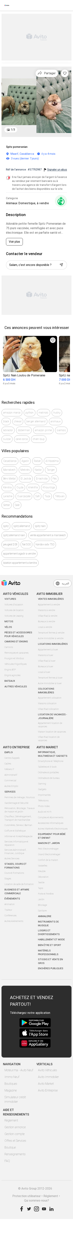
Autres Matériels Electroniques (53, 828)
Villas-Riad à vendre (47, 616)
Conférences (10, 915)
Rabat (37, 460)
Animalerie (44, 916)
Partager (50, 73)
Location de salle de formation (19, 884)
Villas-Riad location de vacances (49, 739)
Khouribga (49, 487)
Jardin (41, 899)
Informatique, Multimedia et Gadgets (52, 754)
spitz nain (40, 526)
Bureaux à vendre (46, 621)
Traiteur (8, 910)
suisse (7, 439)
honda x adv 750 (45, 544)
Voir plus (14, 241)
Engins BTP (10, 669)
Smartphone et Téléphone (50, 761)
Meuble (41, 871)
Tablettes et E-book (47, 767)
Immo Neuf (11, 1077)
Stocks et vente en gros (50, 961)
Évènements (12, 898)
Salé (17, 505)
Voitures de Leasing (13, 616)
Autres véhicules (15, 686)
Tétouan (60, 496)
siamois (61, 430)
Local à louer (44, 672)
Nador (38, 469)
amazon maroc (12, 412)
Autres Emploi (11, 786)
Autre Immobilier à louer (50, 683)
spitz (6, 526)
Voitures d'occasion (13, 604)
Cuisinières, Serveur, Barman (18, 825)
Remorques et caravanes (16, 653)
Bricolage (42, 905)
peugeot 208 (10, 544)
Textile (41, 882)
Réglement (50, 1196)
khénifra (33, 487)
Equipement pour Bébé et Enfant (52, 836)
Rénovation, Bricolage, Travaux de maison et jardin (19, 810)
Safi (37, 496)
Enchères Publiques (50, 968)
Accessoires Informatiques (50, 823)
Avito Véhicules (47, 1070)
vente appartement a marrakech (48, 535)
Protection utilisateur (26, 1196)
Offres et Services (15, 1140)
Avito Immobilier (48, 1077)
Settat (6, 505)
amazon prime (43, 430)
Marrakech (9, 469)
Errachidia (42, 478)
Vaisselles (42, 865)
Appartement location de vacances (50, 725)
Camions (8, 647)
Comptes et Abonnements (50, 817)
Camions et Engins (16, 641)
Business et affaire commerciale (16, 891)
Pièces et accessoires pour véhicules (18, 634)
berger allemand (36, 421)
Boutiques (10, 1083)
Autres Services (11, 858)
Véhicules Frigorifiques (15, 664)
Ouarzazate (24, 496)
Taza (47, 496)
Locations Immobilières (53, 644)
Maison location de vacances (52, 731)
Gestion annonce (15, 1127)
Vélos (8, 627)
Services (10, 791)
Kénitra (7, 487)
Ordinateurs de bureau (49, 778)
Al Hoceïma (52, 460)
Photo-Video (44, 806)
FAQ (7, 1161)
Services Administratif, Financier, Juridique (15, 852)
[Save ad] (53, 340)
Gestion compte (14, 1134)
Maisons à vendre (46, 610)
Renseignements (15, 1154)
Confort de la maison (48, 860)
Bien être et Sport (49, 945)
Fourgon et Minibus (14, 658)
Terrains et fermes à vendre (51, 632)
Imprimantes (44, 795)
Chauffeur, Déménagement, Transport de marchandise (18, 818)
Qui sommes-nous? (36, 1200)
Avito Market (46, 1083)
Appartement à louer (48, 649)
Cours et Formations (14, 873)
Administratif (10, 775)
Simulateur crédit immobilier (15, 1099)
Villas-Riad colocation (48, 709)
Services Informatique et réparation (16, 843)
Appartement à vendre (49, 604)
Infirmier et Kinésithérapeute (18, 836)
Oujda (19, 487)
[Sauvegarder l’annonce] (65, 73)
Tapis (40, 888)
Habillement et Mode (51, 939)
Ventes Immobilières (51, 598)
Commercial (10, 780)
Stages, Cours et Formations (15, 865)
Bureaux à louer (45, 666)
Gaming (42, 783)
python (29, 412)
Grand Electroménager (49, 854)
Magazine (10, 1090)
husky (56, 412)
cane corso (22, 439)
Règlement (11, 1120)
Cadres (7, 763)
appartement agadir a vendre (19, 553)
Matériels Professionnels (48, 952)
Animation (9, 904)
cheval (18, 421)
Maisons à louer (45, 655)
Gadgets (42, 789)
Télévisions (43, 800)
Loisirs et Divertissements (49, 932)
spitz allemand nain (14, 535)
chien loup (39, 439)
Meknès (25, 469)
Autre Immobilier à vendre (50, 638)
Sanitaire (42, 910)
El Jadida (26, 478)
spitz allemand (21, 526)
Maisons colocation (47, 703)
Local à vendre (45, 627)
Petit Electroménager (48, 848)
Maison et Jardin (49, 843)
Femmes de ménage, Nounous (19, 797)
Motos (8, 621)
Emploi (8, 752)
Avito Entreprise (48, 1090)
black (6, 421)
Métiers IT (9, 769)
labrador (8, 430)
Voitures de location (14, 610)
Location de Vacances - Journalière (52, 716)
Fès (55, 478)
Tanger (51, 469)
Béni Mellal (9, 478)
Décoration (43, 877)
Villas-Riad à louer (46, 661)
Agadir (25, 460)
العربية (65, 583)
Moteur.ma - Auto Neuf (18, 1070)
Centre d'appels (11, 758)
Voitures (10, 598)
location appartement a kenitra (20, 562)
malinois (43, 412)
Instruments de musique (48, 923)
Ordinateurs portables (48, 772)
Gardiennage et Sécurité (16, 803)
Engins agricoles (12, 675)
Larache (7, 496)
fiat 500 (26, 544)
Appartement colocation (49, 698)
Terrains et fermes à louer (50, 677)
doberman (24, 430)
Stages (7, 878)
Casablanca (10, 460)
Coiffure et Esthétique (15, 830)
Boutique (10, 1147)
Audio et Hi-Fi (44, 812)
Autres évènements (13, 921)
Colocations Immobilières (46, 690)
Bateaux (9, 680)
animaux (56, 421)
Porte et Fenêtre (46, 893)
